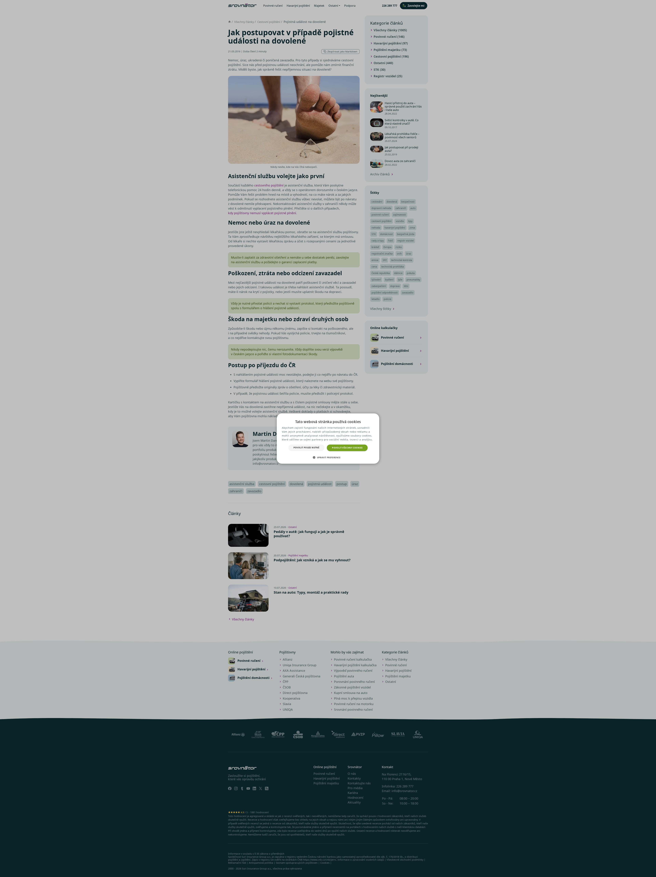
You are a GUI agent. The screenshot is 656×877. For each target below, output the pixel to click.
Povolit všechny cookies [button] (347, 447)
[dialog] (328, 438)
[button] (328, 457)
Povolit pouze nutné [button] (306, 447)
